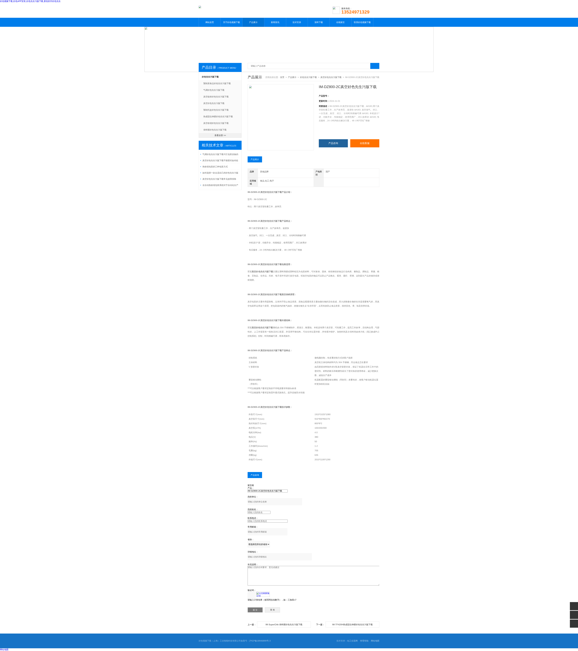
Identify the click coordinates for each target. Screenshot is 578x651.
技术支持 (297, 22)
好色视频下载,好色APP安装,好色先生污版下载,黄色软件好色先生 (30, 1)
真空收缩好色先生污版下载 (216, 123)
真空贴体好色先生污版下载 (216, 96)
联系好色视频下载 (362, 22)
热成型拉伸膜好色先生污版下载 (218, 116)
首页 (282, 77)
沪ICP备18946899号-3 (260, 641)
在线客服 (365, 143)
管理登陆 (364, 641)
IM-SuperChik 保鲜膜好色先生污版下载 (284, 624)
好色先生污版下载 (210, 77)
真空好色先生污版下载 (213, 103)
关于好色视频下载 (231, 22)
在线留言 (340, 22)
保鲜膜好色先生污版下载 (215, 130)
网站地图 (375, 641)
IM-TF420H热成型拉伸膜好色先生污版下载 (352, 624)
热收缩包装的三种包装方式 (215, 166)
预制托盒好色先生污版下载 (216, 110)
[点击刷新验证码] (263, 594)
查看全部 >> (220, 135)
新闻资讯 (275, 22)
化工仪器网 (352, 641)
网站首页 (209, 22)
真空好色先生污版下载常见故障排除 (219, 179)
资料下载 (318, 22)
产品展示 (253, 22)
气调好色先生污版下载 (213, 90)
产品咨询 (333, 143)
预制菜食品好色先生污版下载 (217, 83)
